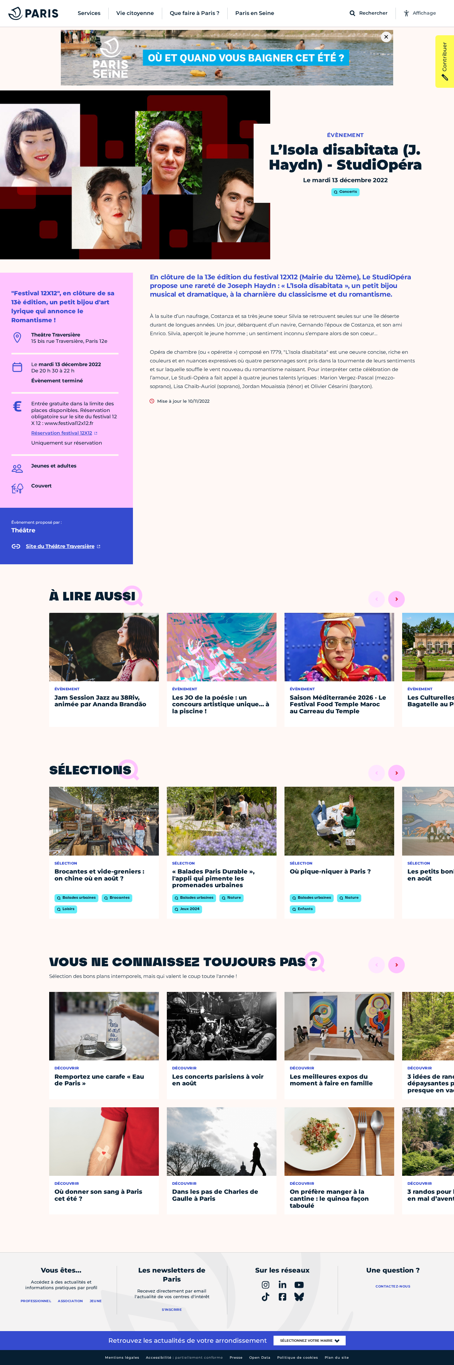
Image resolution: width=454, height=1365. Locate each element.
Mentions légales (122, 1357)
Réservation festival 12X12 (61, 433)
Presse (236, 1357)
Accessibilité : (184, 1357)
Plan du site (337, 1357)
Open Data (260, 1357)
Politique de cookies (297, 1357)
